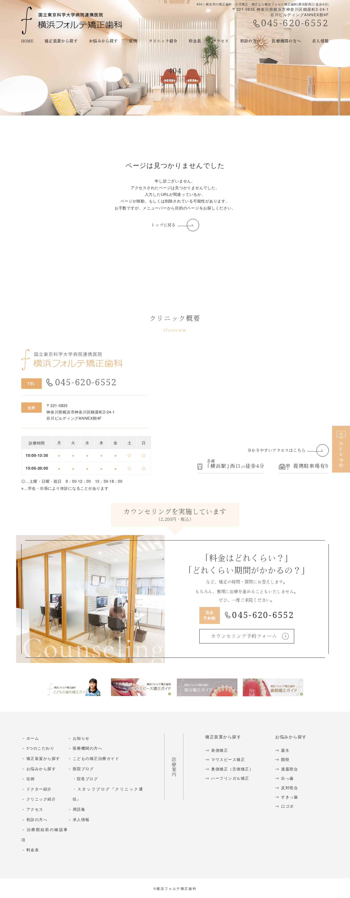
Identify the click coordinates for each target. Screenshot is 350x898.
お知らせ (81, 738)
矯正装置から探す (61, 41)
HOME (27, 41)
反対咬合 (289, 788)
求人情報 (320, 41)
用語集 (79, 809)
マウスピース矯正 (228, 759)
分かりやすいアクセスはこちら (277, 450)
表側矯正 (219, 750)
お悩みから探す (103, 41)
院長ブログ (87, 779)
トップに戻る (163, 225)
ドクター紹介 (39, 789)
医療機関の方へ (286, 41)
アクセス (220, 41)
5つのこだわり (40, 748)
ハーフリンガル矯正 (230, 778)
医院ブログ (83, 769)
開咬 (285, 759)
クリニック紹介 (41, 799)
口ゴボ (287, 806)
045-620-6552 (295, 23)
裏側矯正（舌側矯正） (232, 769)
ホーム (32, 738)
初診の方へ (36, 820)
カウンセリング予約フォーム (244, 636)
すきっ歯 (289, 797)
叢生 (285, 750)
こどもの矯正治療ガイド (96, 758)
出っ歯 (287, 778)
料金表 (195, 41)
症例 (30, 779)
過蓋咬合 (289, 769)
